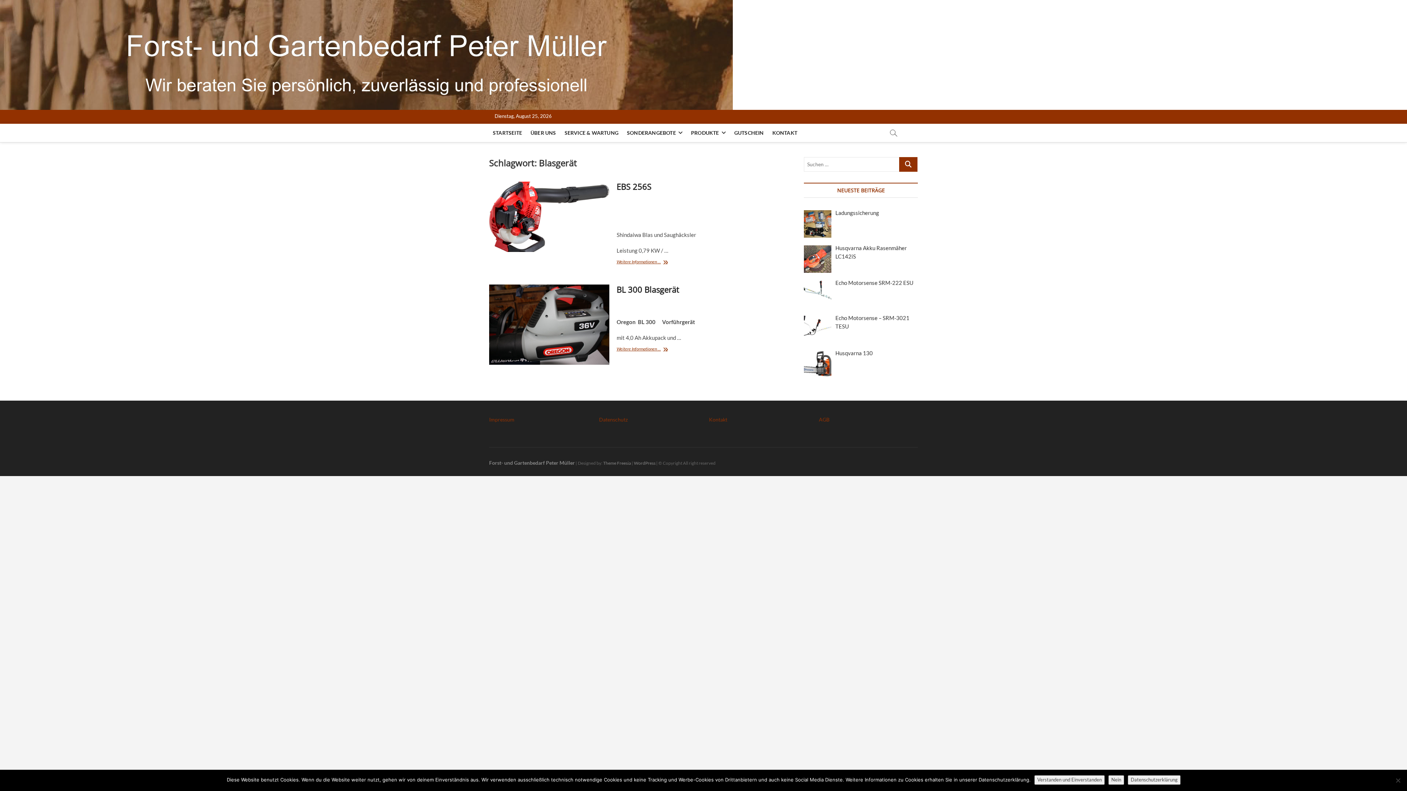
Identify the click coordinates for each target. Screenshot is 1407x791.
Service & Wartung (591, 133)
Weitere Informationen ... (644, 262)
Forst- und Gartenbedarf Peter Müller (532, 463)
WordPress (645, 463)
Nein (1116, 780)
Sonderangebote (651, 133)
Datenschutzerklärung (1154, 780)
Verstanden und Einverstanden (1069, 780)
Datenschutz (613, 419)
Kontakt (784, 133)
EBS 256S (634, 186)
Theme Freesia (617, 463)
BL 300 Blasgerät (648, 289)
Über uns (543, 133)
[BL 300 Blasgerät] (549, 324)
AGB (824, 419)
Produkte (705, 133)
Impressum (501, 419)
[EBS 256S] (549, 217)
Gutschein (749, 133)
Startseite (507, 133)
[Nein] (1398, 780)
